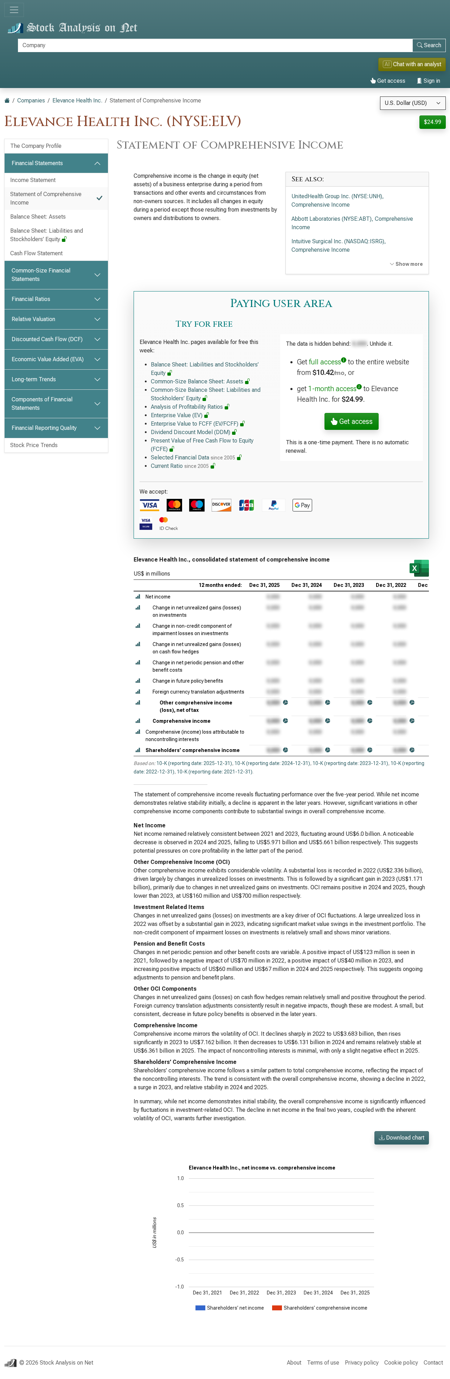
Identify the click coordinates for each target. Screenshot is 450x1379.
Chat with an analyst (413, 64)
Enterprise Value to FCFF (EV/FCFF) (195, 423)
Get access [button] (355, 421)
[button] (137, 597)
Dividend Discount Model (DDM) (191, 432)
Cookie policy (401, 1362)
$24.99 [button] (432, 122)
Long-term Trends (34, 379)
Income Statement (33, 180)
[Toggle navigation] (14, 10)
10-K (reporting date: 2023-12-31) (350, 763)
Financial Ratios (31, 299)
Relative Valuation (33, 319)
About (294, 1362)
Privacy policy (362, 1362)
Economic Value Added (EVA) (48, 359)
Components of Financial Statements (42, 403)
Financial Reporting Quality (44, 428)
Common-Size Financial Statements (41, 274)
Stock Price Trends (34, 445)
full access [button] (325, 362)
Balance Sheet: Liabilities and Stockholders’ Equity (46, 235)
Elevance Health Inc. (77, 100)
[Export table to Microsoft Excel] (419, 568)
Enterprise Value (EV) (177, 415)
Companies (31, 100)
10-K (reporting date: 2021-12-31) (214, 772)
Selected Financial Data (193, 457)
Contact (433, 1362)
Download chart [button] (404, 1137)
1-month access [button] (332, 388)
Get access (390, 80)
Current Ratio (180, 466)
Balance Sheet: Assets (38, 216)
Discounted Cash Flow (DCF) (47, 339)
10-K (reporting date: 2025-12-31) (194, 763)
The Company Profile (36, 146)
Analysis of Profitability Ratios (187, 406)
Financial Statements (37, 163)
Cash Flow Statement (36, 253)
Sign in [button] (431, 80)
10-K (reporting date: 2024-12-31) (272, 763)
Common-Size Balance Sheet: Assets (198, 381)
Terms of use (323, 1362)
